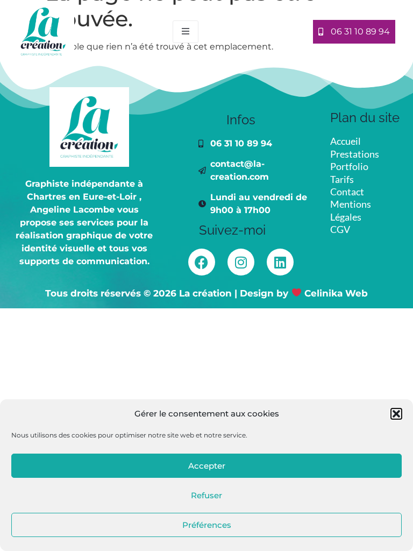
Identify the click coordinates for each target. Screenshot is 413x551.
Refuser (206, 495)
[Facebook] (201, 262)
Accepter (206, 466)
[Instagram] (240, 262)
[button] (396, 413)
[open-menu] (185, 31)
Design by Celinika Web (303, 293)
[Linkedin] (280, 262)
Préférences (206, 525)
